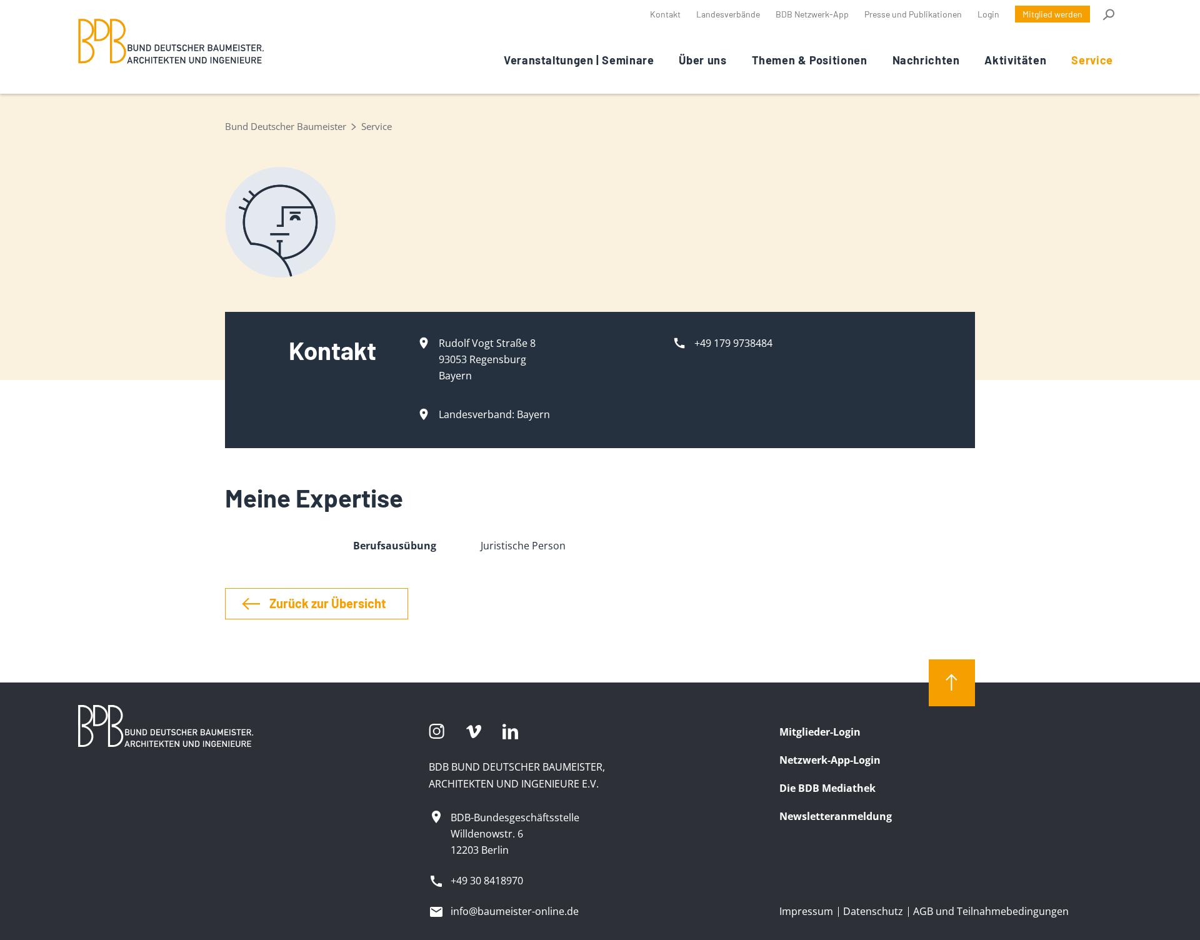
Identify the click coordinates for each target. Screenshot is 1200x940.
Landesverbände (728, 14)
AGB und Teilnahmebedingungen (991, 911)
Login (988, 14)
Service (1091, 60)
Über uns (702, 60)
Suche (1107, 14)
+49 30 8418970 (487, 881)
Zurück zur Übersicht (327, 603)
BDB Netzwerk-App (812, 14)
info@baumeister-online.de (515, 911)
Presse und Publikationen (913, 14)
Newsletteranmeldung (835, 816)
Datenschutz (873, 911)
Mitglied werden (1052, 14)
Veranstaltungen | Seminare (579, 60)
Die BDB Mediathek (827, 788)
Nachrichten (926, 60)
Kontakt (665, 14)
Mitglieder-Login (820, 732)
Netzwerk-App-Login (830, 760)
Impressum (806, 911)
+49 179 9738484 (733, 343)
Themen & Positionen (810, 60)
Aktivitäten (1015, 60)
